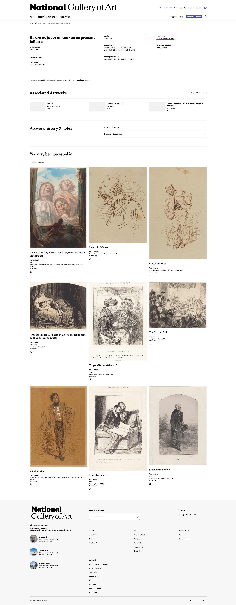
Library (91, 580)
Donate (181, 535)
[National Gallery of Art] (51, 512)
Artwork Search (95, 568)
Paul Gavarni (34, 62)
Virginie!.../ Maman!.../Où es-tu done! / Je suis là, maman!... (184, 104)
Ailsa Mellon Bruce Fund (165, 38)
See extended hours (181, 8)
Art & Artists (65, 17)
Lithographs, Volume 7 (115, 103)
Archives (92, 584)
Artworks (38, 23)
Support (174, 17)
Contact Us (93, 543)
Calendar (137, 539)
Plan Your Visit (139, 535)
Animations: (196, 8)
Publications (93, 592)
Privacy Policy (202, 601)
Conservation (94, 576)
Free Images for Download (98, 564)
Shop (181, 17)
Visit (31, 17)
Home (31, 23)
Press (91, 539)
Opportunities (184, 539)
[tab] (37, 162)
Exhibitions (138, 551)
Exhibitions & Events (46, 17)
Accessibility (138, 547)
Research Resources (113, 133)
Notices (192, 601)
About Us (92, 535)
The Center (93, 572)
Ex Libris (50, 103)
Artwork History (111, 127)
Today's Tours (139, 543)
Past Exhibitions (95, 588)
